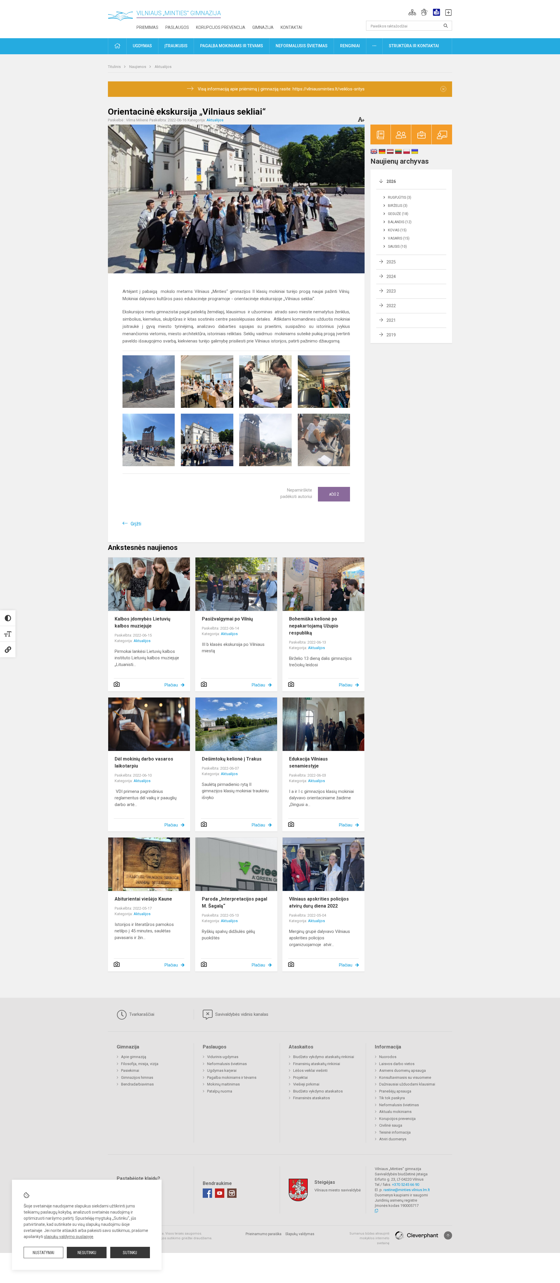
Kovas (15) (397, 230)
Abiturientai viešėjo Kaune (143, 899)
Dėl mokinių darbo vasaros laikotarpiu (144, 762)
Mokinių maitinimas (223, 1084)
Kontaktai (291, 27)
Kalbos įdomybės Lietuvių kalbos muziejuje (142, 622)
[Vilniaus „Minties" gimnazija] (122, 17)
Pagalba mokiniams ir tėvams (231, 1077)
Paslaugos (177, 27)
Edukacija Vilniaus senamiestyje (308, 762)
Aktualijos (163, 66)
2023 (391, 291)
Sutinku (130, 1252)
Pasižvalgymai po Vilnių (227, 619)
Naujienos (138, 66)
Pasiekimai (130, 1070)
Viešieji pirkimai (306, 1084)
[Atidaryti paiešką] (446, 26)
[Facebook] (207, 1193)
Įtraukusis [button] (176, 45)
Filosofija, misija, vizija (139, 1064)
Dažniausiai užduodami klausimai (407, 1084)
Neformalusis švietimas (227, 1064)
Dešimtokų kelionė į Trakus (232, 759)
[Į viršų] (448, 1235)
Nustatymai (43, 1252)
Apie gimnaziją (133, 1057)
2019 (391, 335)
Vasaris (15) (399, 238)
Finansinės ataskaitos (311, 1098)
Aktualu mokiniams (395, 1111)
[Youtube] (219, 1193)
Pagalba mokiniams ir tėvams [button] (231, 45)
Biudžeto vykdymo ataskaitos (318, 1091)
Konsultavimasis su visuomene (405, 1077)
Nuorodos (387, 1057)
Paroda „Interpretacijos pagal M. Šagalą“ (234, 902)
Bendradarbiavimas (137, 1084)
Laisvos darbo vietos (396, 1064)
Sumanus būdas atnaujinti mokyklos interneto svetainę (369, 1238)
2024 (391, 276)
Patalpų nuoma (219, 1091)
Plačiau (171, 685)
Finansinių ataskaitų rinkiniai (316, 1064)
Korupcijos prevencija (220, 27)
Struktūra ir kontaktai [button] (414, 45)
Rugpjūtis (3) (399, 197)
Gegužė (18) (398, 214)
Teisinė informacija (395, 1132)
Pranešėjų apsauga (395, 1091)
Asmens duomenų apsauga (402, 1070)
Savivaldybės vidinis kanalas (241, 1014)
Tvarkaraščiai (141, 1014)
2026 (391, 181)
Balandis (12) (400, 222)
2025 (391, 262)
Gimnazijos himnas (137, 1077)
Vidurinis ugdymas (222, 1057)
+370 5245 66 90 (405, 1184)
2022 (391, 305)
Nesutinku (87, 1252)
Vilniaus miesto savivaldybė (337, 1190)
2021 (391, 320)
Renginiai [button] (350, 45)
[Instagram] (232, 1193)
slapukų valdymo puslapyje (68, 1236)
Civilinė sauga (390, 1125)
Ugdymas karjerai (222, 1070)
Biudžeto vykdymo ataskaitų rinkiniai (323, 1057)
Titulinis (115, 66)
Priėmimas (147, 27)
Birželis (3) (397, 206)
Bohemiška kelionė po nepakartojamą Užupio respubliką (313, 626)
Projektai (300, 1077)
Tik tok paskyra (392, 1098)
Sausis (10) (397, 246)
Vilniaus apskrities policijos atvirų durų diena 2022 (319, 902)
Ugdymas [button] (142, 45)
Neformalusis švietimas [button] (302, 45)
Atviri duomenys (392, 1139)
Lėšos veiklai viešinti (310, 1070)
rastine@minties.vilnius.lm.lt (407, 1190)
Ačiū (334, 494)
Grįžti (136, 524)
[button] (412, 12)
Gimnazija (263, 27)
